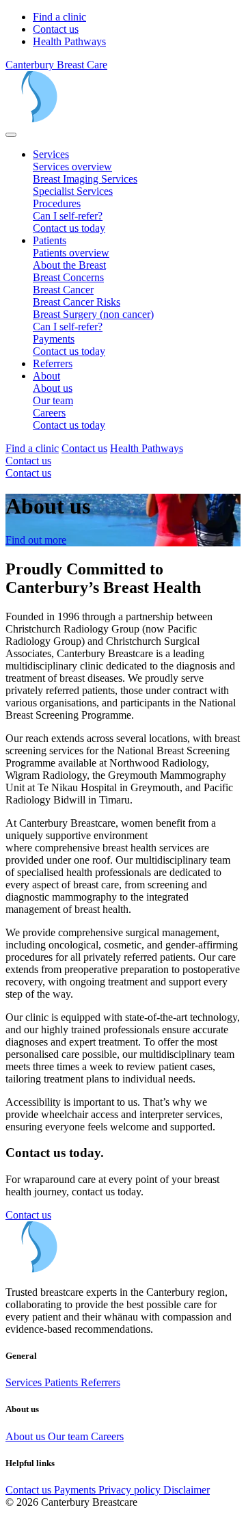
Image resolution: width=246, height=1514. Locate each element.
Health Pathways (69, 41)
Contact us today (69, 228)
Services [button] (51, 154)
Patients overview (71, 252)
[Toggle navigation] (10, 135)
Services (24, 1382)
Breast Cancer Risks (76, 302)
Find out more (35, 540)
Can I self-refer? (67, 216)
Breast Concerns (68, 277)
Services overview (72, 166)
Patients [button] (49, 240)
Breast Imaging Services (85, 179)
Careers (49, 413)
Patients (62, 1382)
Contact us (56, 29)
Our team (53, 400)
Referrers (52, 363)
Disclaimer (186, 1490)
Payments (53, 339)
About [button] (46, 376)
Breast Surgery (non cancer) (93, 314)
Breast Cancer (63, 289)
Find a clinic (59, 17)
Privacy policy (130, 1490)
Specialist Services (73, 191)
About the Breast (69, 265)
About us (52, 388)
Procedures (57, 203)
